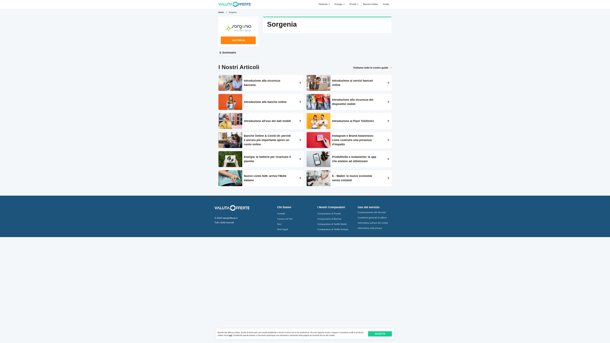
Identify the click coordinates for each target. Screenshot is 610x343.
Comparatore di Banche (329, 219)
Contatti (281, 213)
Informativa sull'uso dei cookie (373, 223)
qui (230, 335)
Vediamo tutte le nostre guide (371, 67)
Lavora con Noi (284, 219)
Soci (279, 224)
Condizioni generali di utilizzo (372, 217)
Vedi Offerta (238, 40)
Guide (386, 4)
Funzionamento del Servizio (372, 212)
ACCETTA (380, 334)
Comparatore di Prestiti (329, 213)
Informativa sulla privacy (370, 228)
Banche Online (370, 4)
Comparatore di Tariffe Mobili (331, 224)
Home (221, 12)
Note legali (282, 229)
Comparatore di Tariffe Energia (332, 229)
